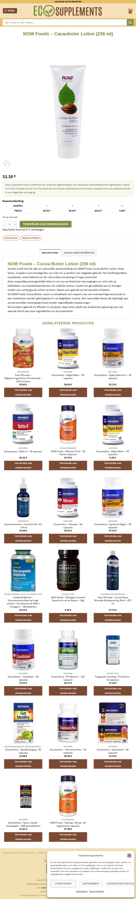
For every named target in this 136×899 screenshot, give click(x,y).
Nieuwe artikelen (31, 238)
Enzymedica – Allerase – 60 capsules (68, 526)
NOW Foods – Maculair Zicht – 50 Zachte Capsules (68, 453)
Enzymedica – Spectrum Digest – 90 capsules (112, 526)
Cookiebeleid (82, 891)
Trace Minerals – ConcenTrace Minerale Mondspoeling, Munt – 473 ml (112, 600)
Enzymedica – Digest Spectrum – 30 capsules (112, 377)
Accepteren (63, 883)
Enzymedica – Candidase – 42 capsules (23, 678)
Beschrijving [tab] (50, 252)
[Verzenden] (130, 22)
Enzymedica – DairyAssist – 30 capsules (113, 751)
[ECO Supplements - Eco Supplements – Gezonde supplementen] (68, 11)
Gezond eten (11, 238)
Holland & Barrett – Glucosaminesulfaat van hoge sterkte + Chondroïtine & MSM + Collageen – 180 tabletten (23, 602)
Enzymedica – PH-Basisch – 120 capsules (68, 678)
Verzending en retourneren (19, 852)
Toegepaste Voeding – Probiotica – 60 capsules (113, 678)
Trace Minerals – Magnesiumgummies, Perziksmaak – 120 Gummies (23, 378)
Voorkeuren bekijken (119, 883)
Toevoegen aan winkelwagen (45, 224)
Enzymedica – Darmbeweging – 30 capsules (23, 751)
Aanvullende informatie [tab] (79, 252)
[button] (129, 855)
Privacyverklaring (96, 891)
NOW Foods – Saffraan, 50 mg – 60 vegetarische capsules (68, 824)
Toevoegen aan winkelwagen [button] (23, 392)
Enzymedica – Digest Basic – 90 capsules (68, 377)
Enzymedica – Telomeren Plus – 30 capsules (68, 751)
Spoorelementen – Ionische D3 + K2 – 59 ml (23, 526)
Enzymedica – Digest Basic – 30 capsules (112, 453)
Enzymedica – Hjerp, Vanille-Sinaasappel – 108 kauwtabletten (23, 824)
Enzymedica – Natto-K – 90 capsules (23, 451)
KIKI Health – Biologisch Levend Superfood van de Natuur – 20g (68, 599)
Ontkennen (91, 883)
